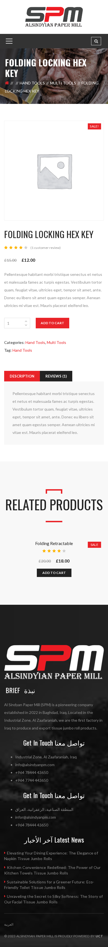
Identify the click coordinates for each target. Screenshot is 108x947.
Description (22, 376)
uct (99, 936)
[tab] (22, 376)
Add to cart (52, 323)
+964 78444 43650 (31, 772)
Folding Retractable (54, 543)
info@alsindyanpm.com (35, 764)
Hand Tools (32, 83)
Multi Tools (63, 83)
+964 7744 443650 (31, 780)
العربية (8, 924)
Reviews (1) (56, 376)
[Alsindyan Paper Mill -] (54, 16)
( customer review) (45, 248)
